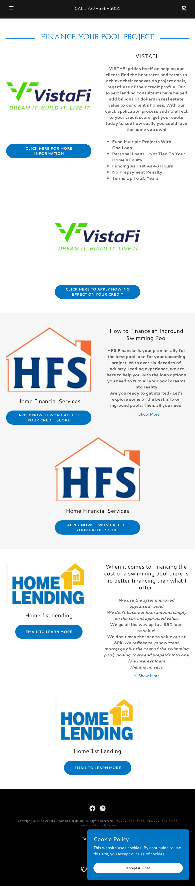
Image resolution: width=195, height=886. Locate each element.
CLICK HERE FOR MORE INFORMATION (48, 151)
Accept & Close (138, 868)
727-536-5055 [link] (104, 8)
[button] (20, 8)
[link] (184, 8)
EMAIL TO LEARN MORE (48, 631)
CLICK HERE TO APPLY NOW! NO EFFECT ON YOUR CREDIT (98, 292)
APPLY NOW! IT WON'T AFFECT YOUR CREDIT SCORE (48, 418)
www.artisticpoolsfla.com (98, 825)
